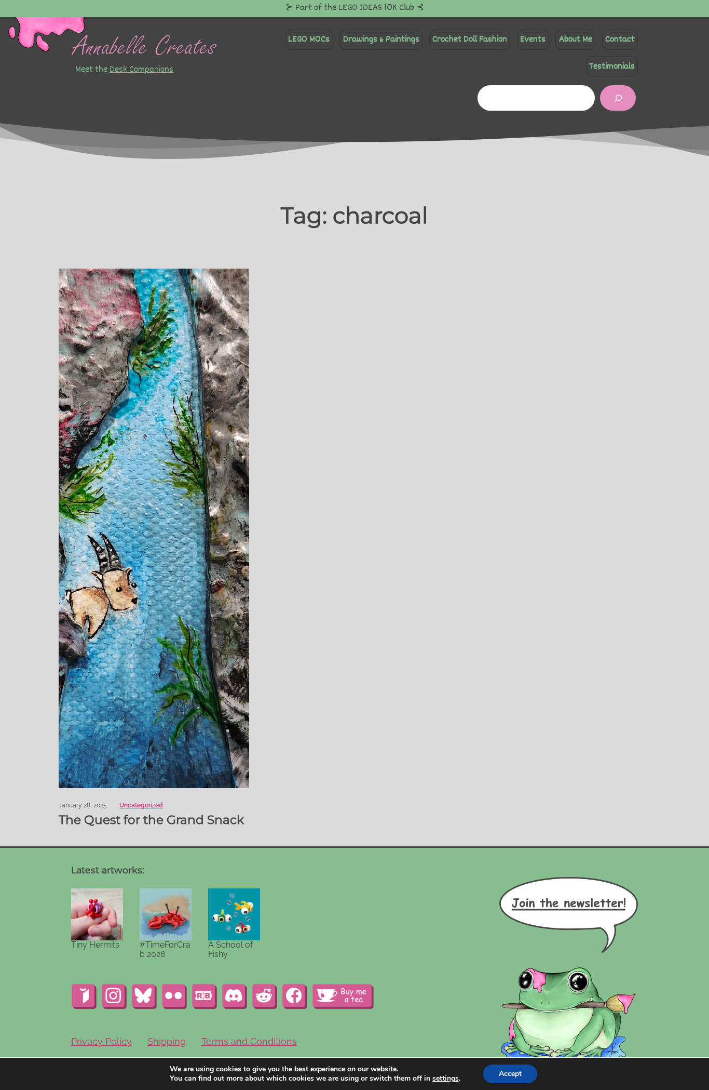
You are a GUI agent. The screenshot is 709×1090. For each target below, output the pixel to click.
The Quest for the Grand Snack (151, 820)
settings (445, 1078)
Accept (510, 1074)
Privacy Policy (101, 1041)
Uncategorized (141, 805)
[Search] (618, 98)
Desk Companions (141, 69)
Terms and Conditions (249, 1041)
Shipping (166, 1041)
